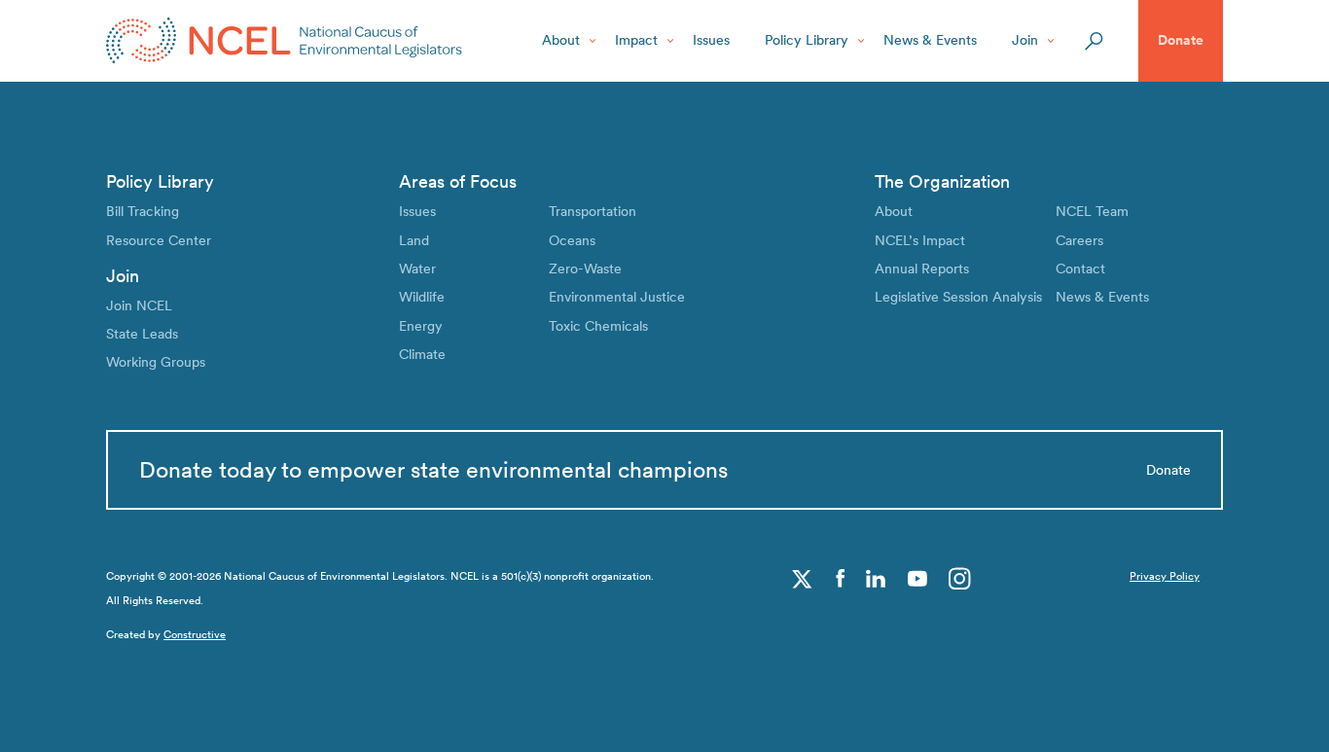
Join (1025, 40)
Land (414, 240)
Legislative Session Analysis (958, 296)
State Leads (142, 333)
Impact (636, 40)
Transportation (592, 211)
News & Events (930, 40)
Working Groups (155, 362)
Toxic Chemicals (598, 326)
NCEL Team (1092, 211)
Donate (1180, 40)
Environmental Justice (617, 296)
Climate (422, 354)
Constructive (194, 634)
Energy (421, 326)
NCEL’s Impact (920, 240)
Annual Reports (922, 268)
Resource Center (158, 240)
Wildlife (422, 296)
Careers (1079, 240)
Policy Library (806, 40)
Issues (711, 40)
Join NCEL (139, 305)
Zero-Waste (585, 268)
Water (417, 268)
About (561, 40)
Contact (1080, 268)
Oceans (572, 240)
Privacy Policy (1165, 576)
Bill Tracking (142, 211)
